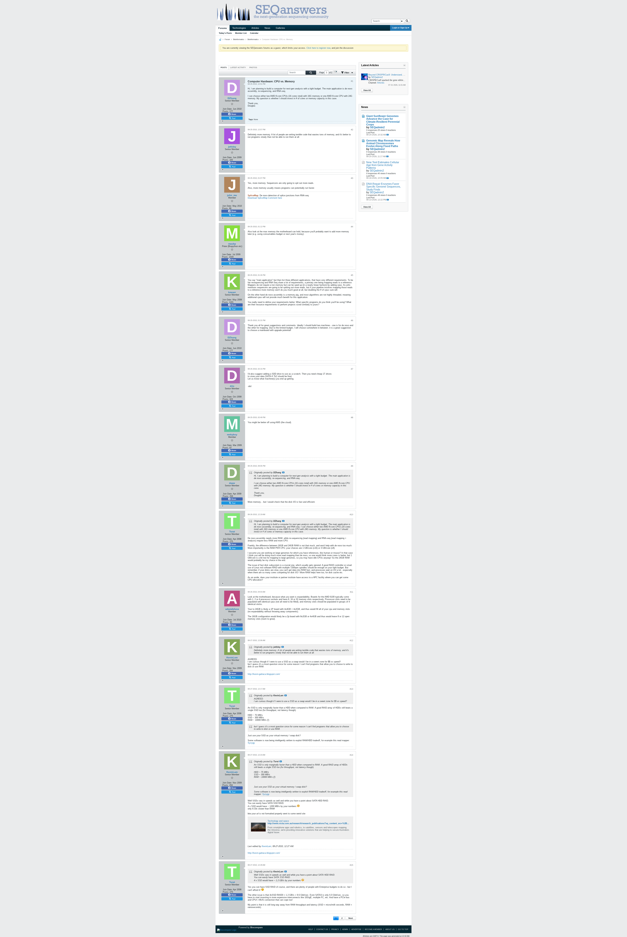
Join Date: (227, 109)
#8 (352, 417)
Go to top (403, 929)
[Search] (407, 21)
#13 (351, 689)
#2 (352, 130)
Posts (224, 67)
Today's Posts (225, 33)
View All (367, 90)
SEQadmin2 (377, 77)
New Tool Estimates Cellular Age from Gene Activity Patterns (382, 165)
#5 (352, 275)
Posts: (226, 111)
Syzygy (251, 743)
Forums (222, 28)
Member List (241, 33)
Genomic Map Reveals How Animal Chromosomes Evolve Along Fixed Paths (383, 143)
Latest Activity (238, 67)
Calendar (254, 33)
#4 (352, 227)
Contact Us (322, 929)
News (267, 28)
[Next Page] (336, 71)
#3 (352, 178)
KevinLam (266, 846)
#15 (351, 865)
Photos (253, 67)
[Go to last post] (387, 134)
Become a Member (373, 929)
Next (350, 918)
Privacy (335, 929)
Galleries (280, 28)
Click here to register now (318, 48)
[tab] (223, 67)
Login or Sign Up (399, 28)
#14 (351, 755)
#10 (351, 514)
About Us (389, 929)
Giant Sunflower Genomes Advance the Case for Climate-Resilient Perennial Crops (383, 120)
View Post (283, 472)
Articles (255, 28)
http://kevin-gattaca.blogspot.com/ (264, 674)
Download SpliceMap (257, 198)
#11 (351, 592)
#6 (352, 320)
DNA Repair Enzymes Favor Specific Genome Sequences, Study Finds (383, 186)
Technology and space (278, 821)
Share (233, 114)
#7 (352, 369)
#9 (352, 466)
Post (233, 118)
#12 (351, 640)
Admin (345, 929)
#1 (352, 81)
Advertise (356, 929)
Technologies (239, 28)
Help (310, 929)
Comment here (275, 198)
